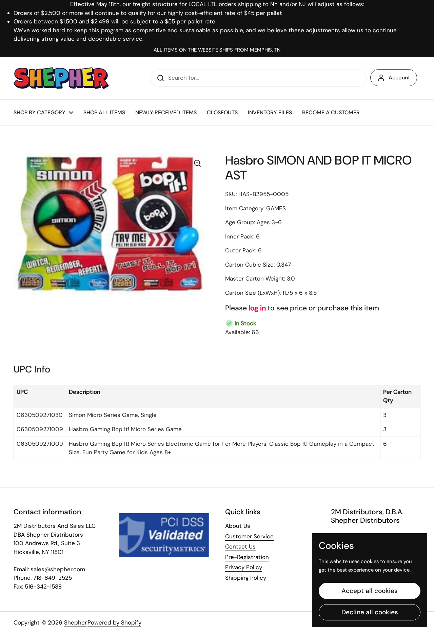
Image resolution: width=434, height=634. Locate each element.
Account (399, 77)
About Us (237, 526)
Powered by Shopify (114, 622)
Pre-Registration (247, 557)
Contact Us (240, 546)
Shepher (75, 622)
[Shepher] (61, 78)
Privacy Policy (243, 567)
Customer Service (249, 536)
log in (257, 308)
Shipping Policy (245, 577)
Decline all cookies (369, 612)
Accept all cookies (369, 591)
